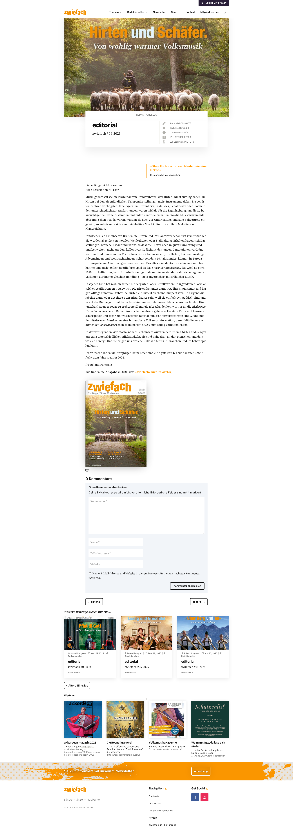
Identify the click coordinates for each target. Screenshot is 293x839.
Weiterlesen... (75, 672)
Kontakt (190, 12)
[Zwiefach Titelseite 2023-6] (115, 466)
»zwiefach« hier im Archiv (153, 372)
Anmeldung (201, 771)
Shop (174, 12)
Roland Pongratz (180, 123)
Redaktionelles (135, 12)
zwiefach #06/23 (179, 128)
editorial (74, 661)
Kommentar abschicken (187, 585)
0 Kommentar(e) (179, 132)
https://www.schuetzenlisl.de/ (210, 755)
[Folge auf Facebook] (195, 797)
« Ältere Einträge (77, 685)
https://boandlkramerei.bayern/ (123, 754)
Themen (114, 12)
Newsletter (159, 12)
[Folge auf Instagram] (204, 797)
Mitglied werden (209, 12)
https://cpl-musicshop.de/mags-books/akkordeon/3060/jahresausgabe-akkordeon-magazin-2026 (82, 750)
